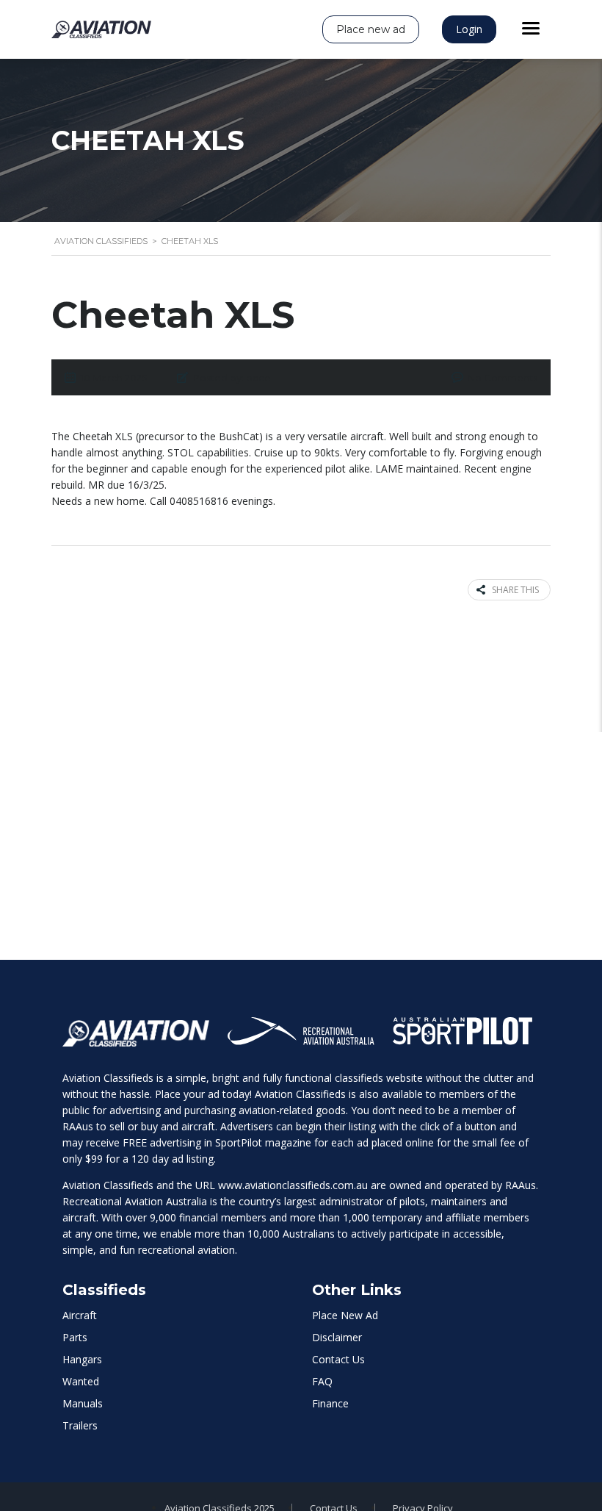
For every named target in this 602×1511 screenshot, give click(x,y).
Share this (515, 590)
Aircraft (79, 1315)
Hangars (82, 1359)
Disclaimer (337, 1337)
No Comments (502, 378)
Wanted (80, 1381)
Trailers (80, 1425)
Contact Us (338, 1359)
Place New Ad (345, 1315)
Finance (330, 1403)
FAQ (322, 1381)
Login (469, 29)
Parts (74, 1337)
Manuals (82, 1403)
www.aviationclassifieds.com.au (293, 1185)
